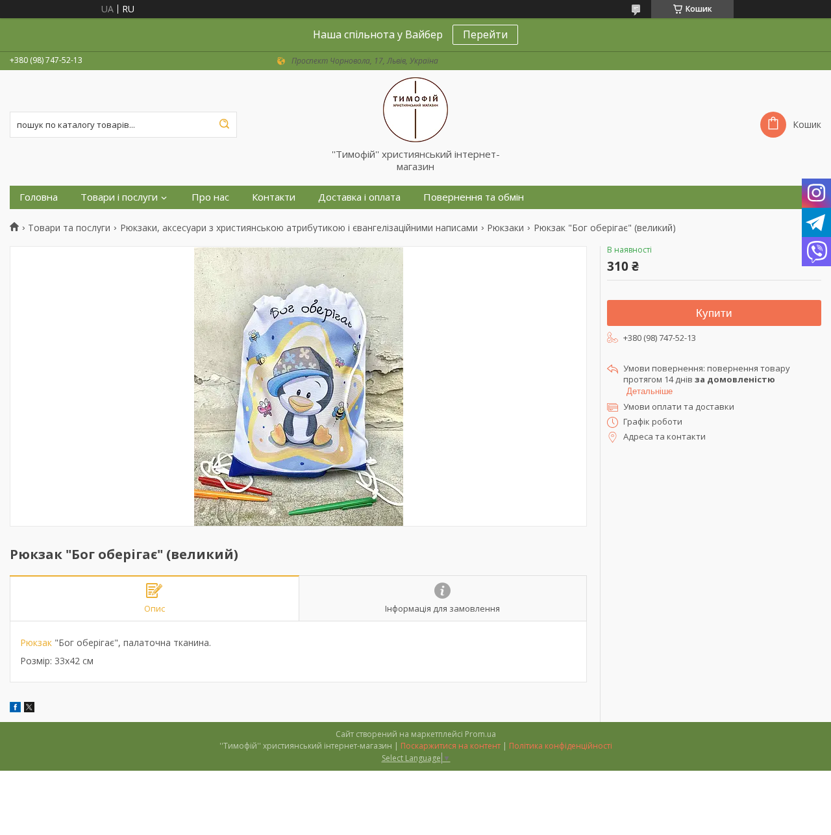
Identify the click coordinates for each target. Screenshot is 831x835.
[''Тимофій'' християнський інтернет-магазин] (415, 109)
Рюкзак (36, 642)
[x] (29, 709)
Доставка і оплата (359, 197)
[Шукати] (224, 125)
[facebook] (15, 709)
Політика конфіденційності (560, 745)
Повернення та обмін (473, 197)
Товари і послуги (119, 197)
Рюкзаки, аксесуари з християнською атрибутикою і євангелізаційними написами (299, 228)
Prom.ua (480, 734)
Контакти (273, 197)
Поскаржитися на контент (451, 745)
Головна (38, 197)
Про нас (210, 197)
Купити (714, 313)
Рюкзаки (505, 228)
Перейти (485, 34)
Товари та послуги (69, 228)
